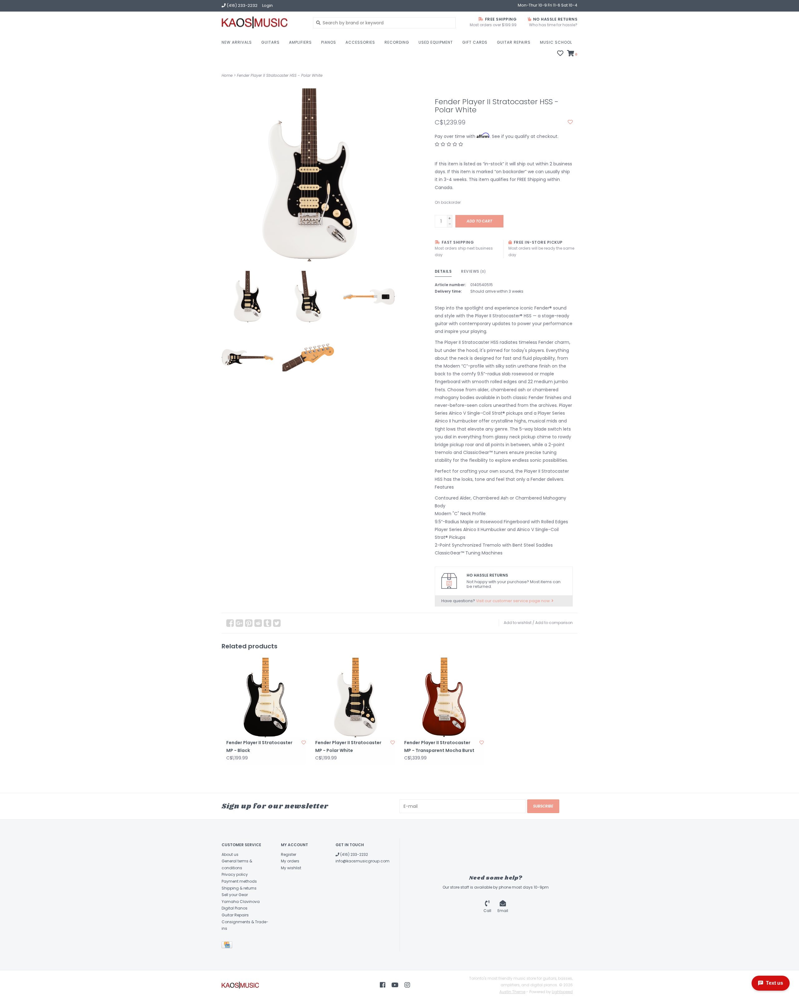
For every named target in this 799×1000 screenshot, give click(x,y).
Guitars (270, 42)
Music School (556, 42)
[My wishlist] (560, 54)
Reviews (473, 271)
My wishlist (291, 868)
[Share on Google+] (239, 623)
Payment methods (239, 881)
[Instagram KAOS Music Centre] (407, 985)
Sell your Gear (235, 894)
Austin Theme (512, 991)
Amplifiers (300, 42)
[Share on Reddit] (258, 623)
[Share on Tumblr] (267, 623)
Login (267, 5)
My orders (290, 861)
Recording (397, 42)
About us (230, 854)
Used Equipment (436, 42)
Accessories (360, 42)
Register (288, 854)
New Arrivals (237, 42)
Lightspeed (562, 991)
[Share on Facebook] (230, 623)
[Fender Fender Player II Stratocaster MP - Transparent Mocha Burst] (444, 697)
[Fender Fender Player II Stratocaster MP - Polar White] (355, 697)
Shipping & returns (239, 888)
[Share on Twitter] (277, 623)
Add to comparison (554, 622)
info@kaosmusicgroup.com (363, 861)
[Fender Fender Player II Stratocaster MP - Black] (266, 697)
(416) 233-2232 (353, 854)
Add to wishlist (518, 622)
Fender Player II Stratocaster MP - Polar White (348, 746)
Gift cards (475, 42)
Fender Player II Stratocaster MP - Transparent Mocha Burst (439, 746)
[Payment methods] (228, 946)
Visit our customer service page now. (513, 600)
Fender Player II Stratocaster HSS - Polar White (279, 75)
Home (227, 75)
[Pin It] (248, 623)
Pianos (328, 42)
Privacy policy (235, 874)
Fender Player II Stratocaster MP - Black (259, 746)
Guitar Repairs (514, 42)
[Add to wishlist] (570, 122)
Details (443, 271)
